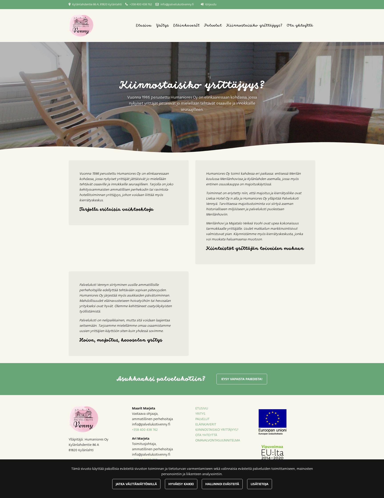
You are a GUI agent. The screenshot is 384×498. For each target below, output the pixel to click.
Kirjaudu (210, 4)
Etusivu (144, 25)
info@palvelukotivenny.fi (177, 4)
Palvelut (213, 25)
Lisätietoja (259, 484)
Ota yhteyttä (300, 25)
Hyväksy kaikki (181, 484)
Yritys (162, 25)
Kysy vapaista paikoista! (241, 379)
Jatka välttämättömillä (136, 484)
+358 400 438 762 (141, 4)
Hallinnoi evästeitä (222, 484)
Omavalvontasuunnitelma (217, 440)
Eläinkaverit (186, 25)
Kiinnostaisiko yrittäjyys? (254, 25)
